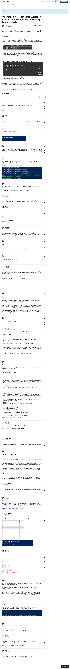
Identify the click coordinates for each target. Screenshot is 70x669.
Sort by (42, 97)
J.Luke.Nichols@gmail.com (7, 588)
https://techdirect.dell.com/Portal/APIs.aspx (16, 78)
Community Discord (26, 12)
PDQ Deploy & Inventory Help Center (2, 4)
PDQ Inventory (12, 4)
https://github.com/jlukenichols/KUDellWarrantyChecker (26, 33)
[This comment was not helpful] (44, 106)
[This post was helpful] (45, 17)
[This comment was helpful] (44, 102)
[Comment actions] (44, 108)
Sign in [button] (56, 1)
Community (6, 4)
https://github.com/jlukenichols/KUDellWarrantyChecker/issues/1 (14, 508)
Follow (40, 25)
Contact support (64, 1)
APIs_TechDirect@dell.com (30, 80)
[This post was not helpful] (45, 21)
